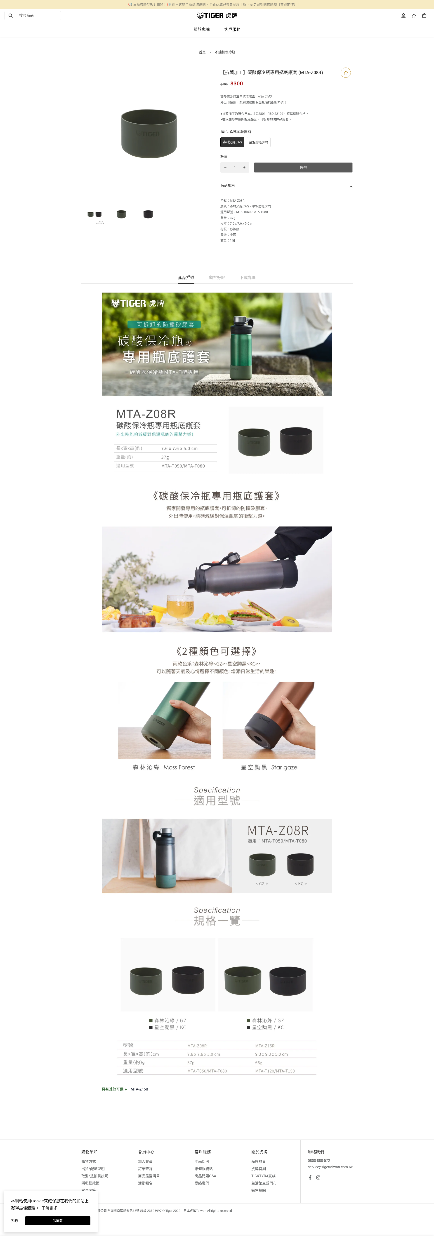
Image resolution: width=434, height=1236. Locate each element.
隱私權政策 (90, 1183)
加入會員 (145, 1161)
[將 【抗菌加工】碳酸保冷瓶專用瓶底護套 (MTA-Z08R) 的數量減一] (225, 167)
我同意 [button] (58, 1220)
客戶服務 (232, 29)
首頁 (202, 52)
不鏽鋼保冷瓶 (225, 52)
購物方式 (88, 1161)
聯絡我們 (202, 1183)
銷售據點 (258, 1190)
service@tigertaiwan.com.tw (330, 1167)
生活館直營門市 (264, 1183)
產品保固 (202, 1161)
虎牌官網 (258, 1169)
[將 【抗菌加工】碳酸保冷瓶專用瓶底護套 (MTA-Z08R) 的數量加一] (244, 167)
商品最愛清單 (149, 1176)
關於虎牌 (201, 29)
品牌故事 (258, 1161)
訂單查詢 (145, 1169)
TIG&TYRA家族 (263, 1176)
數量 (224, 157)
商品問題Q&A (205, 1176)
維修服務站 (204, 1169)
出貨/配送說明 (93, 1169)
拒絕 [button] (14, 1220)
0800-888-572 (319, 1161)
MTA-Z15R (139, 1089)
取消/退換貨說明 (94, 1176)
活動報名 (145, 1183)
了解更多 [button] (49, 1208)
